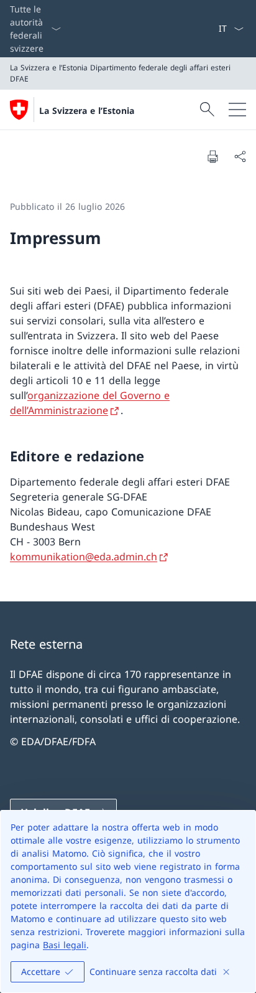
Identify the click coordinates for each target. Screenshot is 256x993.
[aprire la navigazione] (237, 109)
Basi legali (64, 945)
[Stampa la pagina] (212, 156)
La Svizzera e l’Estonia (86, 110)
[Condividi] (240, 156)
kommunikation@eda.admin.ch (83, 556)
